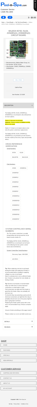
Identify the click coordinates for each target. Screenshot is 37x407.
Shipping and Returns (11, 373)
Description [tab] (8, 105)
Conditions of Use (24, 403)
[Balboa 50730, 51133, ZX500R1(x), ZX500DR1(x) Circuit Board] (18, 59)
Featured (6, 350)
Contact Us (7, 378)
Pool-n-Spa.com (22, 399)
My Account (7, 388)
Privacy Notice (17, 403)
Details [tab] (7, 321)
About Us (6, 383)
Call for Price (18, 87)
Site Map (10, 403)
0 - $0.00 (32, 17)
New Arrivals (8, 360)
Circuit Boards (10, 22)
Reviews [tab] (7, 327)
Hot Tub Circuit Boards (21, 22)
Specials (6, 355)
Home (3, 22)
